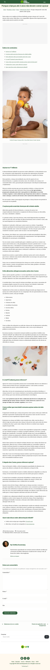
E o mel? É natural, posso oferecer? (14, 59)
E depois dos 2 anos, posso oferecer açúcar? (16, 64)
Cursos (23, 661)
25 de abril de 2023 (21, 531)
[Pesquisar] (46, 637)
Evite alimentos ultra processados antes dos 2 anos (18, 56)
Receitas (17, 661)
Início (4, 9)
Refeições (28, 661)
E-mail (5, 598)
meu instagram (30, 524)
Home (12, 661)
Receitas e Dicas (11, 9)
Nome (5, 591)
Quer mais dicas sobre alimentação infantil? (16, 67)
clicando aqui (29, 521)
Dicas (17, 9)
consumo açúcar (16, 532)
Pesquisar (3, 634)
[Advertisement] (25, 34)
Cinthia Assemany (10, 531)
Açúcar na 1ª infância (11, 51)
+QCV (37, 661)
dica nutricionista (24, 532)
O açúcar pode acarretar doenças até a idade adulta (18, 54)
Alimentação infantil (25, 9)
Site (4, 605)
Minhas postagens (14, 556)
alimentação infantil (8, 532)
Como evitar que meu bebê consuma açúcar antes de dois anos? (21, 62)
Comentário (6, 572)
